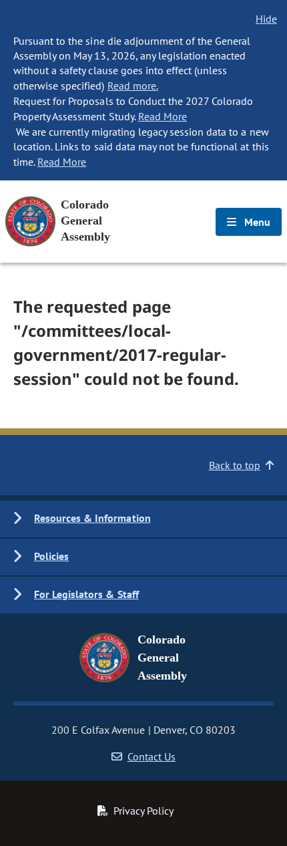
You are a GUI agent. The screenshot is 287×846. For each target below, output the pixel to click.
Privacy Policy (143, 810)
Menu (256, 222)
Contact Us (151, 756)
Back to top (234, 465)
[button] (143, 519)
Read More (162, 116)
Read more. (132, 85)
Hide (266, 18)
